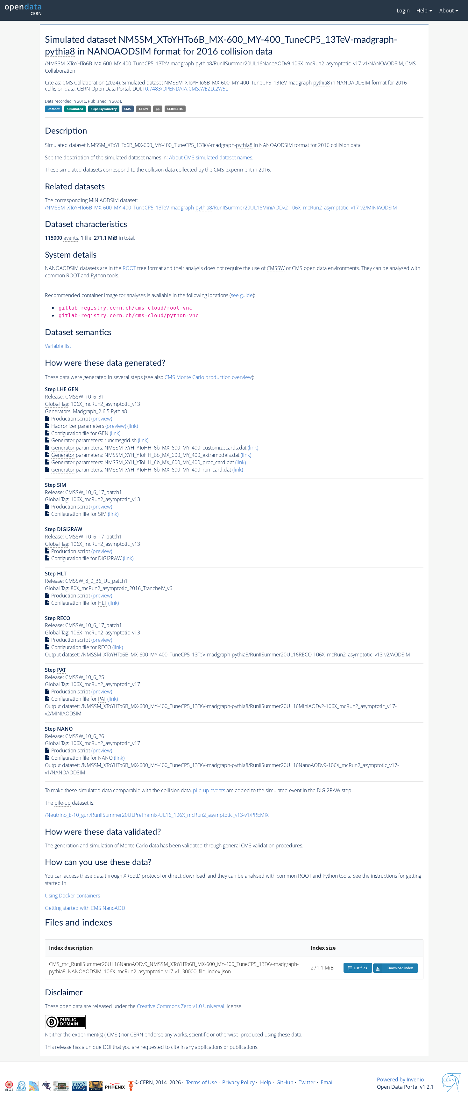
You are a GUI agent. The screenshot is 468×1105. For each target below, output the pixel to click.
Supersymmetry (104, 108)
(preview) (101, 418)
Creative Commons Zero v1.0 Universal (180, 1006)
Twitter (307, 1082)
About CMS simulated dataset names (210, 157)
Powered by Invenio (400, 1079)
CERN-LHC (175, 108)
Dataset (53, 108)
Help (265, 1082)
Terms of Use (201, 1082)
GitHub (285, 1082)
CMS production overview (208, 377)
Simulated (75, 108)
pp (158, 108)
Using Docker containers (72, 895)
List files (360, 968)
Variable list (58, 345)
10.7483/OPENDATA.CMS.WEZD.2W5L (185, 88)
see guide (242, 295)
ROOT (129, 268)
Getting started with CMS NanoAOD (85, 907)
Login (403, 10)
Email (327, 1082)
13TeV (143, 108)
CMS (127, 108)
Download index (400, 968)
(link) (132, 425)
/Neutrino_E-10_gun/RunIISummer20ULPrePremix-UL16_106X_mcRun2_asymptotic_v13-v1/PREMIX (157, 814)
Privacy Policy (238, 1082)
